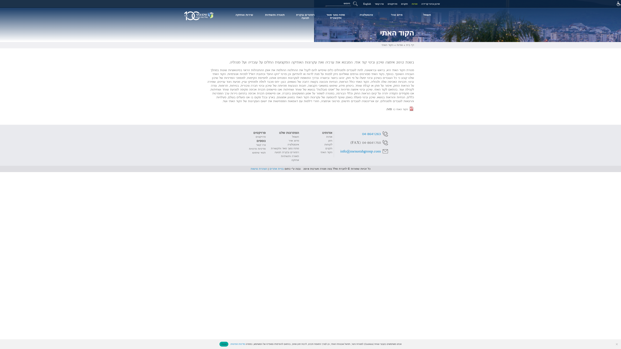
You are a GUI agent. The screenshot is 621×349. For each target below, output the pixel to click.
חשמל (427, 14)
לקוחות (328, 144)
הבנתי (224, 344)
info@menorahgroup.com (360, 151)
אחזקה (295, 160)
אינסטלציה (366, 14)
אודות (415, 4)
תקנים (404, 4)
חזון (330, 140)
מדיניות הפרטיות (238, 344)
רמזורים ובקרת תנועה (305, 16)
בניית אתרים (277, 168)
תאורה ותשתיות (275, 14)
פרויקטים (392, 4)
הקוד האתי (397, 109)
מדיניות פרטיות (257, 148)
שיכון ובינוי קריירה (430, 4)
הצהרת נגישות (259, 168)
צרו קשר (379, 4)
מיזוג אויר (397, 14)
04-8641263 (371, 134)
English (367, 4)
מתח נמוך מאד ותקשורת (336, 16)
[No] (617, 344)
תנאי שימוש (259, 152)
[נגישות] (618, 4)
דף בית (410, 45)
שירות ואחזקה (244, 14)
